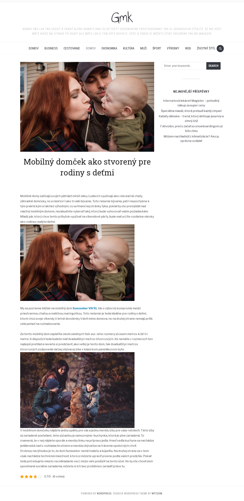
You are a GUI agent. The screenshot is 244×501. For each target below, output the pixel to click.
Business (51, 48)
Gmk (122, 18)
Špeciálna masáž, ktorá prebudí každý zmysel (191, 111)
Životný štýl (206, 48)
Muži (143, 48)
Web (188, 48)
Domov (34, 48)
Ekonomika (109, 48)
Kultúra (128, 48)
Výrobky (173, 48)
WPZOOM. (157, 493)
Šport (157, 48)
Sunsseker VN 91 (85, 308)
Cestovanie (72, 48)
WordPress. (104, 493)
